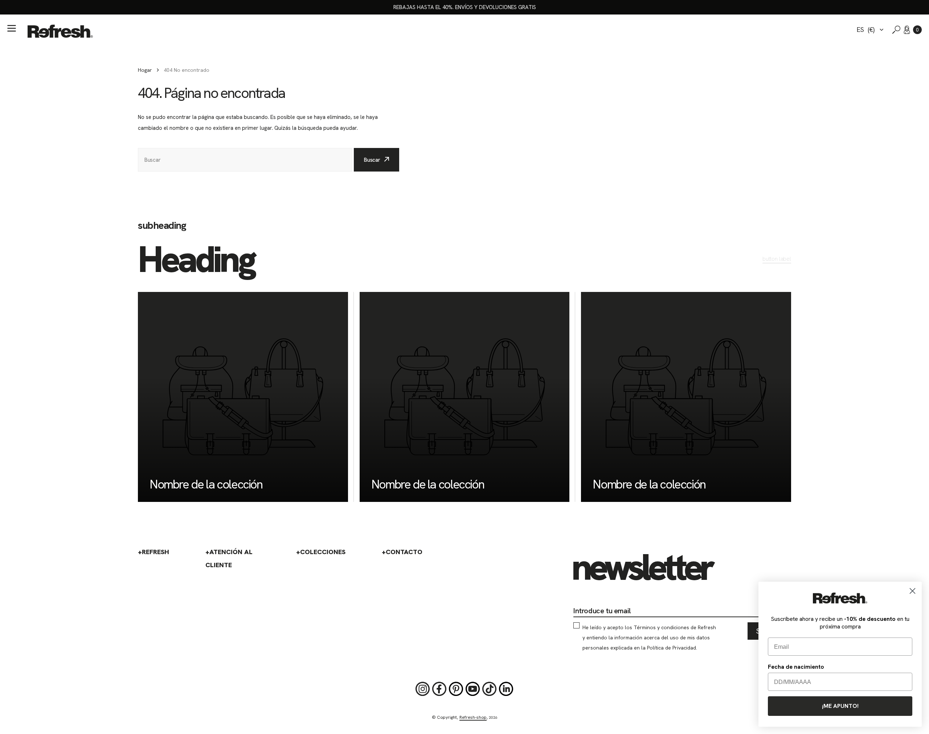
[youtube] (473, 689)
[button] (917, 29)
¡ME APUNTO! (840, 706)
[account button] (907, 29)
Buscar (372, 160)
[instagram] (423, 689)
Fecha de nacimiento (796, 667)
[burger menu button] (11, 28)
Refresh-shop (473, 717)
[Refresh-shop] (60, 31)
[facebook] (439, 689)
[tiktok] (489, 689)
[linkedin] (506, 689)
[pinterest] (456, 689)
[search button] (896, 29)
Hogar (145, 70)
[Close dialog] (912, 591)
